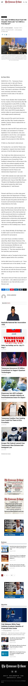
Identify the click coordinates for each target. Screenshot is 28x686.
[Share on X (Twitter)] (4, 35)
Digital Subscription (14, 675)
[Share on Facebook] (2, 35)
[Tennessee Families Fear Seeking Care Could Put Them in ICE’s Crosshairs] (14, 409)
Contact (19, 677)
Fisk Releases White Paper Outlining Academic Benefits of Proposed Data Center (12, 626)
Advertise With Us (11, 677)
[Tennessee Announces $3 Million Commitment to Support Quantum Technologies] (14, 359)
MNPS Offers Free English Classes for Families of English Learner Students (18, 653)
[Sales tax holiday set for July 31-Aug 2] (14, 336)
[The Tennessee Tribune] (13, 2)
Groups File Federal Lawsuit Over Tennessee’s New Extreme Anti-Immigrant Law (13, 445)
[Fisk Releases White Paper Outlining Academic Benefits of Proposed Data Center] (14, 615)
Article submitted (9, 27)
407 (12, 575)
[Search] (26, 2)
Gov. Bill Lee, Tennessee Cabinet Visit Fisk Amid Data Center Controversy (17, 639)
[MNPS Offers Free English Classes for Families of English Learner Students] (4, 653)
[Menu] (2, 2)
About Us (5, 675)
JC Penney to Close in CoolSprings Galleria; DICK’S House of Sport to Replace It (18, 557)
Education (4, 621)
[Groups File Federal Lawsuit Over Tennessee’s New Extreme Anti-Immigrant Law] (14, 434)
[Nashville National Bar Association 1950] (14, 313)
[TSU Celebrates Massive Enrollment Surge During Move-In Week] (4, 647)
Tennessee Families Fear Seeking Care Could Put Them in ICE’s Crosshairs (13, 420)
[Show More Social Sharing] (9, 35)
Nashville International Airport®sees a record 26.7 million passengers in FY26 (18, 548)
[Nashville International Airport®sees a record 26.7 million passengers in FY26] (4, 549)
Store (22, 675)
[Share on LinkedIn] (6, 35)
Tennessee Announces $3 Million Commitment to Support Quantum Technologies (13, 370)
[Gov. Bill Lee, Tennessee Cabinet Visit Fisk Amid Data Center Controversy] (4, 639)
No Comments (19, 29)
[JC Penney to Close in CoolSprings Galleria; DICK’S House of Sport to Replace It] (4, 558)
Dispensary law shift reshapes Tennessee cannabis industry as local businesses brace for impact (13, 395)
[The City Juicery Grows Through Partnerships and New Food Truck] (4, 567)
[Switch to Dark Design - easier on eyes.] (24, 2)
